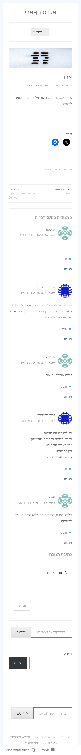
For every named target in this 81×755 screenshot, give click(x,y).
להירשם (21, 632)
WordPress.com (37, 743)
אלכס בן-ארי (40, 12)
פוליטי (63, 191)
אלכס (51, 497)
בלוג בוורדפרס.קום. (59, 737)
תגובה (68, 269)
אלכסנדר (49, 229)
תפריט (38, 32)
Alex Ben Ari (37, 85)
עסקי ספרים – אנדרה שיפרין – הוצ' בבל (24, 193)
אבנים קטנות (53, 169)
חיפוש (68, 653)
